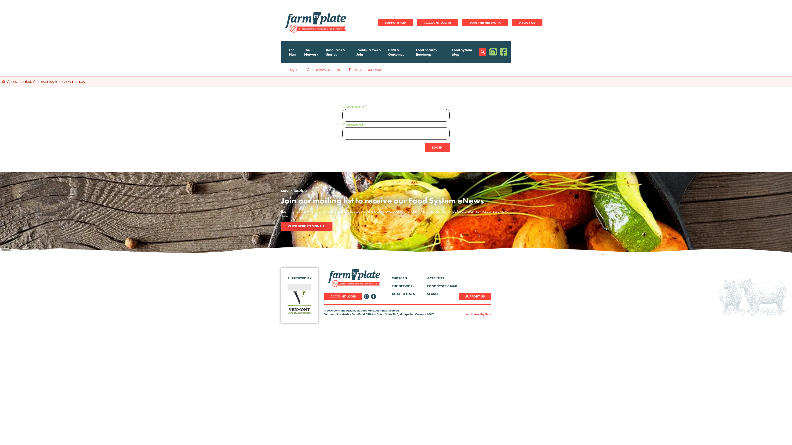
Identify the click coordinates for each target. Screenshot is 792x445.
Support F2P (395, 23)
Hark (488, 314)
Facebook (503, 52)
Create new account (324, 70)
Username (353, 107)
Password (352, 125)
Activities (435, 278)
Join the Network (485, 23)
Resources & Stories (335, 52)
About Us (527, 23)
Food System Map (462, 52)
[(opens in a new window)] (299, 302)
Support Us (475, 296)
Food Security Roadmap (426, 52)
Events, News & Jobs (368, 52)
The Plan (292, 52)
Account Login (343, 296)
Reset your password (366, 70)
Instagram (493, 52)
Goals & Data (403, 294)
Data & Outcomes (396, 52)
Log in (437, 22)
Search (482, 52)
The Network (311, 52)
